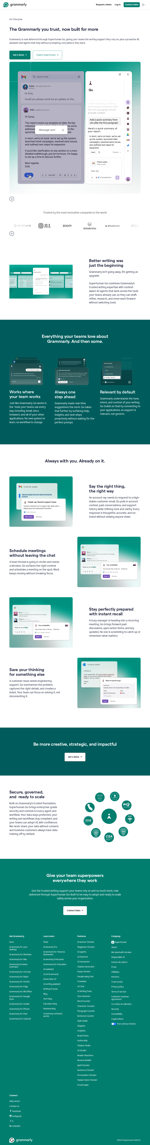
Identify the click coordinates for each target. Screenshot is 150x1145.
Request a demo (103, 4)
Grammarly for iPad (18, 1014)
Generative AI (49, 979)
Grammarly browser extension (18, 965)
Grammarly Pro (50, 947)
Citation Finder (84, 1045)
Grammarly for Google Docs (19, 997)
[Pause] (11, 233)
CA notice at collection (121, 1004)
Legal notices (117, 1019)
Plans (45, 942)
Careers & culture (119, 962)
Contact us (14, 1106)
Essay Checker (84, 971)
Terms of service (118, 992)
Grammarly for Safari (18, 977)
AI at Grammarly (50, 974)
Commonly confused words (52, 1015)
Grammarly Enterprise (53, 959)
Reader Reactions (85, 1055)
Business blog (49, 1008)
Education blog (50, 1004)
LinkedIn (16, 1126)
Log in (118, 4)
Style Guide (82, 1021)
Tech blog (47, 999)
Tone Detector (83, 996)
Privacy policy (117, 987)
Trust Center (117, 982)
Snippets (81, 1026)
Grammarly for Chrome (20, 972)
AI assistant (48, 969)
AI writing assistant (51, 984)
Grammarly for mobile (19, 1004)
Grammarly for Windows (20, 954)
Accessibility (116, 1014)
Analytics (81, 1030)
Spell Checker (83, 1065)
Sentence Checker (85, 1070)
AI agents (81, 952)
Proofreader (83, 1085)
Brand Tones (82, 1036)
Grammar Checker (85, 942)
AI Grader (82, 1050)
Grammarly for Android (20, 1019)
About (114, 947)
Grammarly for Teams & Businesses (54, 953)
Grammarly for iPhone (19, 1009)
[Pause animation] (11, 199)
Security (115, 1009)
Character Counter (86, 1006)
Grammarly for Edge (18, 986)
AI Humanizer (83, 961)
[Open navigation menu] (143, 5)
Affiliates (115, 972)
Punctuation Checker (87, 1075)
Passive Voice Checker (87, 1080)
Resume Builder (84, 1060)
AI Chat (80, 986)
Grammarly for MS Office (20, 991)
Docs (11, 942)
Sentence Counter (85, 1016)
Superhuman (121, 942)
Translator (82, 981)
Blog (45, 994)
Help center (14, 1101)
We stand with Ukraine (121, 952)
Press (113, 967)
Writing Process (50, 989)
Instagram (17, 1116)
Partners (115, 977)
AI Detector (82, 957)
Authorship (82, 1040)
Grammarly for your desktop (18, 948)
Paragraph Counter (86, 1011)
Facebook (16, 1111)
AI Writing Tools (84, 991)
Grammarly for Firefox (19, 982)
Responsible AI (118, 957)
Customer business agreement (120, 998)
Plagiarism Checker (86, 947)
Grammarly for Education (54, 964)
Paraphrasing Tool (85, 976)
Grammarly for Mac (18, 959)
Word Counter (83, 1001)
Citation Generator (85, 966)
